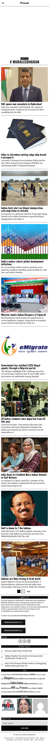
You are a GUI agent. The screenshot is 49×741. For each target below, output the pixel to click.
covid (36, 674)
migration (4, 688)
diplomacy (16, 678)
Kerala (41, 684)
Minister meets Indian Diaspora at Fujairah (23, 314)
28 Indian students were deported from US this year (23, 420)
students (40, 688)
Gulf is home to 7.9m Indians (16, 528)
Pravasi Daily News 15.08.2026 (18, 651)
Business (26, 674)
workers (38, 692)
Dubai (22, 678)
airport (4, 674)
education (32, 678)
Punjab (30, 688)
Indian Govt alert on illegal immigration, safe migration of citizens (22, 209)
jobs (38, 684)
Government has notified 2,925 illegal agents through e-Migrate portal (20, 366)
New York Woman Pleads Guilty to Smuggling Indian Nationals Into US (25, 664)
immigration (5, 683)
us (26, 691)
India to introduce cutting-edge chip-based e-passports (23, 156)
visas (35, 692)
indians (26, 683)
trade (13, 692)
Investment (33, 683)
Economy (26, 678)
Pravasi (23, 687)
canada (32, 674)
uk (24, 691)
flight (41, 679)
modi (9, 688)
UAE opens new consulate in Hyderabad (21, 104)
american (9, 674)
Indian (20, 683)
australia (15, 674)
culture (44, 674)
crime (40, 674)
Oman (17, 688)
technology (4, 692)
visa (31, 691)
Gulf (44, 678)
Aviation (21, 674)
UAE (21, 691)
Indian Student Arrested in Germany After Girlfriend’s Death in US (24, 657)
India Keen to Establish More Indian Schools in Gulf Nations (24, 476)
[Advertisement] (24, 24)
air (2, 674)
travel (17, 691)
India (13, 682)
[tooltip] (20, 641)
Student (34, 688)
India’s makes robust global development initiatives (22, 262)
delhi (2, 679)
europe (37, 679)
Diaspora (8, 678)
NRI (13, 687)
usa (29, 691)
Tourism (9, 692)
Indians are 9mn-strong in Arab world (20, 578)
